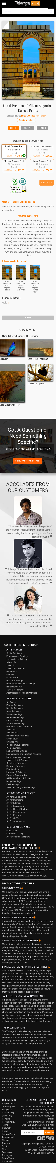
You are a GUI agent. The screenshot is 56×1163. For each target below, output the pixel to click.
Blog (4, 1149)
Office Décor (12, 830)
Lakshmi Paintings (15, 720)
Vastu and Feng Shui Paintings (20, 787)
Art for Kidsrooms (15, 806)
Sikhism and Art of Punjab (18, 778)
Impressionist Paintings (17, 659)
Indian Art (11, 665)
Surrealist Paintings (15, 689)
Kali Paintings (12, 784)
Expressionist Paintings (17, 656)
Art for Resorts (13, 815)
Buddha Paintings (14, 708)
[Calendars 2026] (22, 888)
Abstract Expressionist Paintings (21, 693)
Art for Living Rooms (16, 797)
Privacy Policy (8, 1134)
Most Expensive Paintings (18, 757)
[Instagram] (48, 1139)
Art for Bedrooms (14, 800)
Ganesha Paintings (15, 717)
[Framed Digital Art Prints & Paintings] (49, 967)
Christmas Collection (16, 763)
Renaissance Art (14, 686)
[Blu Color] (12, 347)
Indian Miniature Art (15, 668)
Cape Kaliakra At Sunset (38, 358)
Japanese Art (12, 732)
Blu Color (4, 358)
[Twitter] (39, 1139)
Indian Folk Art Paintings (17, 760)
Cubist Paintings (14, 653)
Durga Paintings (13, 781)
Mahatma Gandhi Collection (19, 726)
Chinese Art (12, 741)
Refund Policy (8, 1122)
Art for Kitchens (14, 803)
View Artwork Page (26, 120)
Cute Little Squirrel (36, 383)
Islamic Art (11, 662)
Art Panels (11, 702)
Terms (5, 1125)
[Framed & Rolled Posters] (34, 917)
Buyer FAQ (7, 1115)
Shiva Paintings (13, 711)
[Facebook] (43, 1139)
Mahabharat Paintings (16, 751)
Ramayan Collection (15, 766)
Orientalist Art (12, 677)
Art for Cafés (12, 818)
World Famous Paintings (17, 745)
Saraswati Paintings (15, 723)
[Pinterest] (52, 1139)
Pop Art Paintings (14, 680)
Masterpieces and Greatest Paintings (23, 754)
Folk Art (10, 674)
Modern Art (11, 671)
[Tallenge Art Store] (28, 3)
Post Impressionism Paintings (20, 683)
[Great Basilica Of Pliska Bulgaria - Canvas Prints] (28, 60)
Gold (4, 302)
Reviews (6, 1118)
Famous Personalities (16, 775)
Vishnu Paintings (14, 714)
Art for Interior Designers (18, 836)
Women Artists (13, 748)
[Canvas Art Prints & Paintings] (40, 940)
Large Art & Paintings (16, 772)
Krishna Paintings (14, 705)
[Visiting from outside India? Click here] (38, 848)
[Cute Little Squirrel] (40, 372)
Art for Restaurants (15, 812)
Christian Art (12, 738)
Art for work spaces (15, 821)
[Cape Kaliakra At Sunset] (40, 347)
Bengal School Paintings (17, 735)
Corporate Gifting (14, 833)
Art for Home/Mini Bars (17, 809)
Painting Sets (12, 769)
